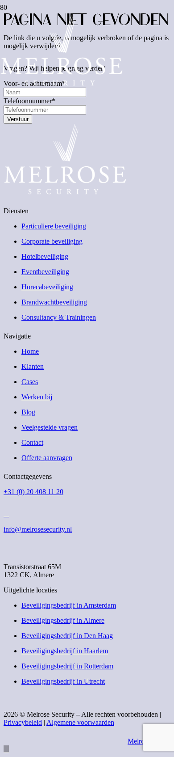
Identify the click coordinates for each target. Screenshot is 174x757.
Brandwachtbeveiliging (54, 302)
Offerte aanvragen (46, 457)
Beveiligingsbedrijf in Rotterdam (67, 666)
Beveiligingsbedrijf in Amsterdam (68, 605)
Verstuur (18, 119)
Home (30, 351)
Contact (32, 442)
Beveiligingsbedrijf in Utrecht (63, 681)
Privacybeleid (23, 722)
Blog (28, 412)
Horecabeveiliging (47, 287)
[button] (6, 749)
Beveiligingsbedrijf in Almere (62, 620)
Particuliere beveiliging (53, 226)
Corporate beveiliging (52, 241)
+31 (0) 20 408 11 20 (33, 491)
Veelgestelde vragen (49, 427)
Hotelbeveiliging (44, 256)
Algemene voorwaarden (80, 722)
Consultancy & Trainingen (58, 317)
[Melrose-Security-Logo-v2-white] (61, 83)
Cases (29, 381)
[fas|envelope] (87, 514)
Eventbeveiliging (45, 271)
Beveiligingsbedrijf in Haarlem (64, 651)
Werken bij (36, 397)
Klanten (32, 366)
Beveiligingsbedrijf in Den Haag (67, 635)
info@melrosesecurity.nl (38, 529)
